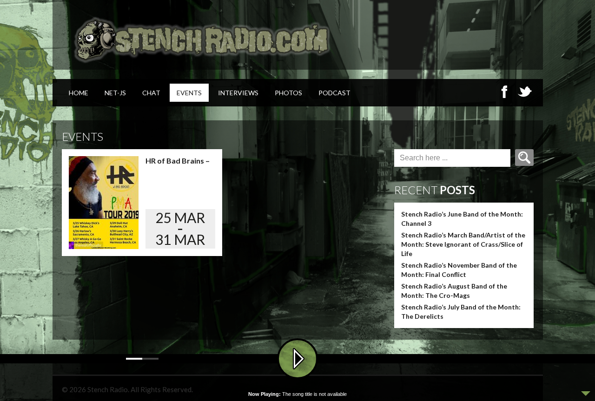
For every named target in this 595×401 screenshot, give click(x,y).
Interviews (238, 93)
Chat (151, 93)
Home (78, 93)
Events (189, 93)
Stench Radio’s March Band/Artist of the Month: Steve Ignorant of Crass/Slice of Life (463, 244)
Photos (288, 93)
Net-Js (115, 93)
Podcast (334, 93)
